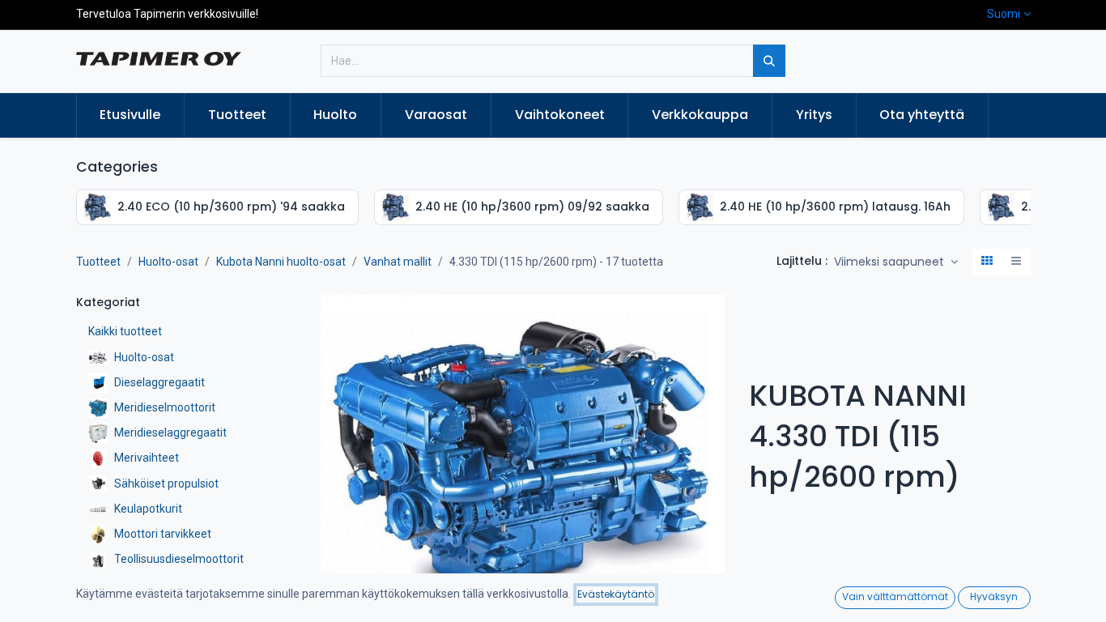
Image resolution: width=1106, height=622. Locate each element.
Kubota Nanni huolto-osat (281, 261)
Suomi (1003, 13)
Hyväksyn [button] (994, 596)
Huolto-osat (168, 261)
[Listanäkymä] (1016, 262)
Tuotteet (98, 261)
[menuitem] (131, 115)
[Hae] (769, 61)
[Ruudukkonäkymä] (987, 262)
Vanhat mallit (398, 261)
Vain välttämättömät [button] (895, 596)
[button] (896, 262)
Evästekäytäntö (615, 594)
